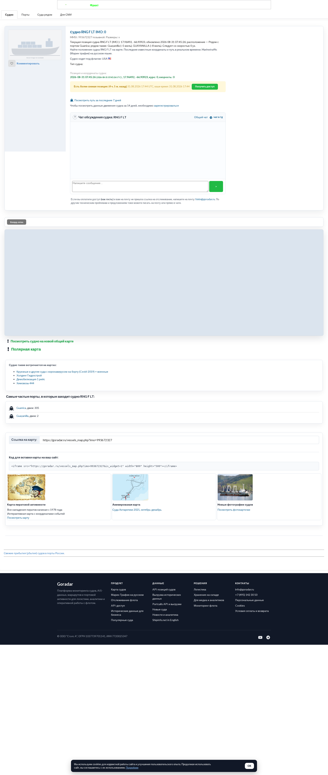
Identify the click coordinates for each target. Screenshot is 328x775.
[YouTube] (260, 637)
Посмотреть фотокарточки (234, 509)
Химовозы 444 (25, 383)
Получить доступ (204, 86)
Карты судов (195, 5)
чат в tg (218, 117)
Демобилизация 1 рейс (31, 379)
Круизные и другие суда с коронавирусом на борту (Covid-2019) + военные (62, 371)
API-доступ (118, 605)
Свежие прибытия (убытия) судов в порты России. (34, 553)
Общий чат (201, 117)
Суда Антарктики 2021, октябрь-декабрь (137, 509)
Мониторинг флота (205, 605)
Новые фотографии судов (235, 504)
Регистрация (218, 5)
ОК (249, 765)
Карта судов (118, 589)
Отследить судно (116, 5)
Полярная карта (26, 349)
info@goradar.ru (244, 589)
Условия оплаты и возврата (252, 610)
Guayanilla (22, 415)
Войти (236, 5)
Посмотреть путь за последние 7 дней (97, 100)
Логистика (200, 589)
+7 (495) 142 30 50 (246, 594)
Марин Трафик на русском (127, 594)
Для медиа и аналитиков (209, 600)
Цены (176, 5)
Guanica (21, 407)
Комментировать (28, 63)
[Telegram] (268, 637)
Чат (164, 5)
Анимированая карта (126, 504)
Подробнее (132, 767)
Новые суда (159, 609)
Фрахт (94, 5)
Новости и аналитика (165, 614)
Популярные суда (122, 620)
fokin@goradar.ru (205, 199)
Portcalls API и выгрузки (166, 604)
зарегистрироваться (166, 105)
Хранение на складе (206, 594)
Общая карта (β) (144, 5)
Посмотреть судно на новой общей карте (42, 341)
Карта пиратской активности (26, 504)
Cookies (240, 605)
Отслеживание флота (124, 600)
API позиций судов (163, 589)
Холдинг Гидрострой (29, 375)
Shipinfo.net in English (165, 620)
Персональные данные (249, 600)
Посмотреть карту (18, 517)
